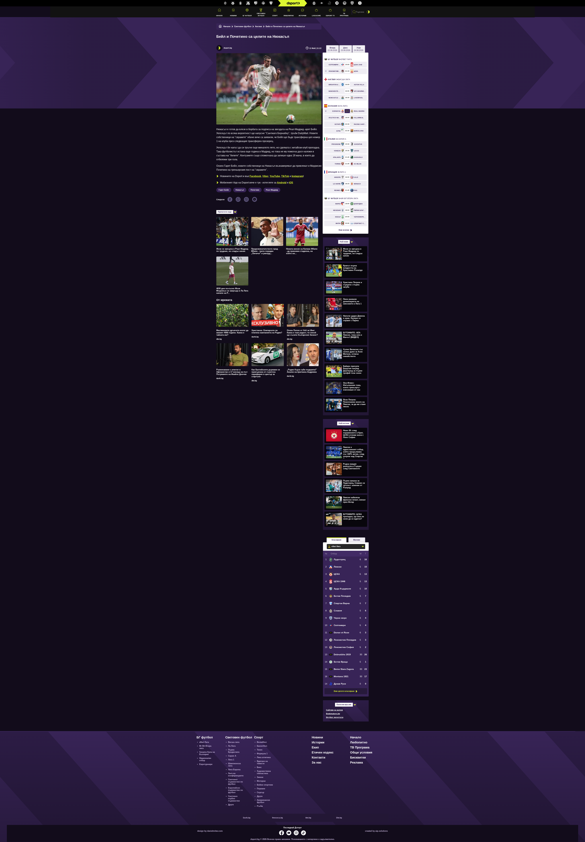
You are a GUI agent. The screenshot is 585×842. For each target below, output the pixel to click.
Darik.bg (246, 818)
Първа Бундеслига (233, 751)
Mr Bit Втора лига (343, 198)
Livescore (316, 15)
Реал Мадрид (272, 190)
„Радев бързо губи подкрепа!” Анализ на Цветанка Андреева (302, 371)
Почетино (255, 190)
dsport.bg (228, 48)
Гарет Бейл (224, 190)
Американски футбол (263, 801)
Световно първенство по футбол (235, 781)
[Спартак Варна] (271, 3)
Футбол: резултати (334, 717)
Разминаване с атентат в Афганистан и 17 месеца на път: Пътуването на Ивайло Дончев (232, 372)
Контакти (318, 757)
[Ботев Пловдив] (263, 3)
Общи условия (361, 752)
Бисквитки (358, 757)
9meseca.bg (277, 818)
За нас (316, 762)
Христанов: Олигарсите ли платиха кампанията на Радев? (267, 331)
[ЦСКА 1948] (240, 3)
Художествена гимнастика (264, 772)
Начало (219, 15)
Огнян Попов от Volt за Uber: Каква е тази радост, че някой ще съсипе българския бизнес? (302, 332)
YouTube (275, 176)
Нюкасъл (240, 190)
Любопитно (289, 15)
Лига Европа (234, 769)
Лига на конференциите (235, 774)
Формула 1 (262, 753)
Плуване (261, 788)
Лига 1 (337, 172)
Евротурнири (205, 764)
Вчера (332, 49)
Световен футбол (261, 14)
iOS (291, 182)
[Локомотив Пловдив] (337, 3)
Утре (358, 49)
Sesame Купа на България (207, 753)
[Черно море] (352, 3)
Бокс (259, 767)
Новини (233, 15)
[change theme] (368, 11)
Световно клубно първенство (234, 798)
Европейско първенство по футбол (235, 790)
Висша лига (339, 79)
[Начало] (220, 26)
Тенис (259, 750)
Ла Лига (337, 106)
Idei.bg (308, 818)
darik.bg (255, 337)
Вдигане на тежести (262, 762)
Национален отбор (205, 759)
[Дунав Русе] (329, 3)
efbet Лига (340, 59)
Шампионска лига (234, 764)
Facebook (255, 176)
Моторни (261, 781)
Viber (265, 176)
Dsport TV (330, 15)
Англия (258, 26)
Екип (315, 747)
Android (281, 182)
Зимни (260, 777)
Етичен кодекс (322, 752)
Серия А (337, 139)
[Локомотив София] (344, 3)
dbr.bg (219, 339)
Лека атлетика (264, 757)
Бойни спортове (265, 785)
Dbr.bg (339, 818)
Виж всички (344, 230)
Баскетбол (262, 746)
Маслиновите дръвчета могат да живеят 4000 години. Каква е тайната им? (232, 332)
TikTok (285, 176)
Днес (345, 49)
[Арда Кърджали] (256, 3)
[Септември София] (322, 3)
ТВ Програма (344, 14)
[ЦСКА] (233, 3)
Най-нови (344, 242)
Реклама (356, 762)
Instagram (297, 176)
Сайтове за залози (334, 710)
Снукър (260, 792)
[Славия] (314, 3)
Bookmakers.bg (333, 714)
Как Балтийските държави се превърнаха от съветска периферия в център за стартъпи (266, 373)
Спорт (275, 15)
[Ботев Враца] (360, 3)
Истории (302, 15)
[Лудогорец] (225, 3)
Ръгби (260, 806)
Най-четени (344, 423)
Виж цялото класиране (344, 691)
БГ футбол (247, 15)
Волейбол (262, 742)
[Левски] (248, 3)
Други (231, 804)
